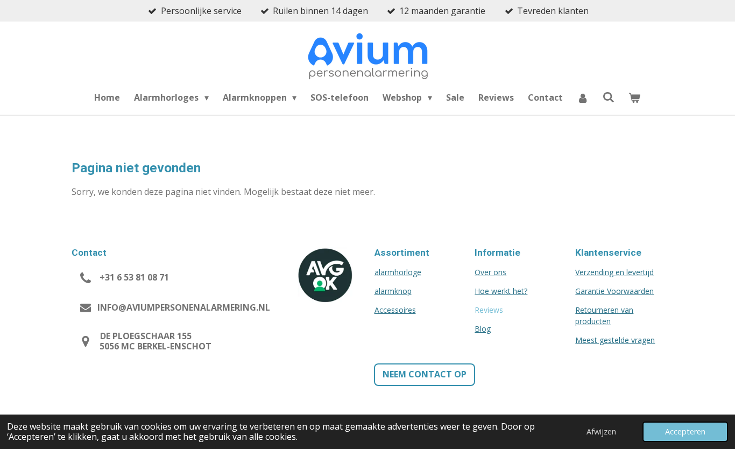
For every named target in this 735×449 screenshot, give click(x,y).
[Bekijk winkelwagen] (634, 97)
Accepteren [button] (685, 431)
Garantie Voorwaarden (614, 291)
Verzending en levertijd (614, 272)
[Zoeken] (608, 97)
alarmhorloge (397, 272)
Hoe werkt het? (501, 291)
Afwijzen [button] (601, 431)
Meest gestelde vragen (615, 340)
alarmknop (393, 291)
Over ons (490, 272)
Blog (483, 329)
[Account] (583, 97)
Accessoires (395, 310)
